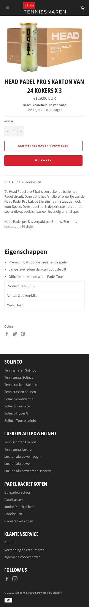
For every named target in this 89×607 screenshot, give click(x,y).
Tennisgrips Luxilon (18, 449)
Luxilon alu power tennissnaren (27, 471)
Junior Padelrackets (19, 506)
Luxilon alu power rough (22, 456)
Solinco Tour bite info (20, 420)
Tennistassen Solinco (20, 391)
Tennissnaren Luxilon (20, 442)
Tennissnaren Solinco (20, 370)
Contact (10, 542)
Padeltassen (13, 499)
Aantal (8, 121)
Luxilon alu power (17, 463)
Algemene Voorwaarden (22, 557)
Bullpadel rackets (17, 492)
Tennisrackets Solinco (20, 384)
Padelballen (13, 514)
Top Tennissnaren (25, 593)
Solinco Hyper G (16, 413)
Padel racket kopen (18, 521)
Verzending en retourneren (24, 550)
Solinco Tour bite (17, 406)
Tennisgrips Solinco (18, 377)
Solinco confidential (19, 399)
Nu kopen (43, 160)
